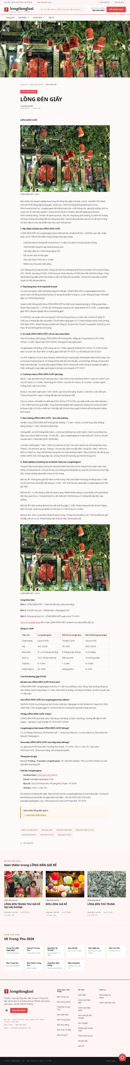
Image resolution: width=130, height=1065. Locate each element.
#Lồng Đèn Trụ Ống (64, 835)
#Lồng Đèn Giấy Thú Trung (85, 830)
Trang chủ (23, 84)
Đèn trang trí (62, 1035)
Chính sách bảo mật (107, 1002)
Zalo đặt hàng (119, 2)
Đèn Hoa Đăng (63, 1025)
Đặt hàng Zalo (116, 9)
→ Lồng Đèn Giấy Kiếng (34, 815)
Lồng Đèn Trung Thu (63, 1008)
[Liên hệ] (122, 1057)
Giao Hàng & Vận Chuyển (85, 1016)
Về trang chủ (28, 843)
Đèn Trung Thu (63, 997)
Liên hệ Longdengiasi (30, 622)
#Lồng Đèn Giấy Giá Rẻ (64, 830)
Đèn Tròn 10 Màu (64, 1030)
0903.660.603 (44, 775)
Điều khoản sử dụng (105, 996)
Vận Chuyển (83, 1023)
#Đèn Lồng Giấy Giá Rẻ (29, 830)
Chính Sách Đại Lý (85, 1036)
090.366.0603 (105, 2)
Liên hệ (123, 1061)
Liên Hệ (81, 1046)
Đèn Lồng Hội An (64, 1002)
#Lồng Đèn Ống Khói (29, 835)
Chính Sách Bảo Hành (84, 1009)
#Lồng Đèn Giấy (47, 830)
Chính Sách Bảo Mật (84, 1001)
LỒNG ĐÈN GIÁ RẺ (36, 84)
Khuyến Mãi (82, 1041)
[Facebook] (6, 1010)
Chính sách (110, 1061)
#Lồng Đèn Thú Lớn (47, 835)
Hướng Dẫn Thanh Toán (85, 1029)
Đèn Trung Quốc (63, 1020)
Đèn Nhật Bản (62, 1015)
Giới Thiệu (82, 995)
